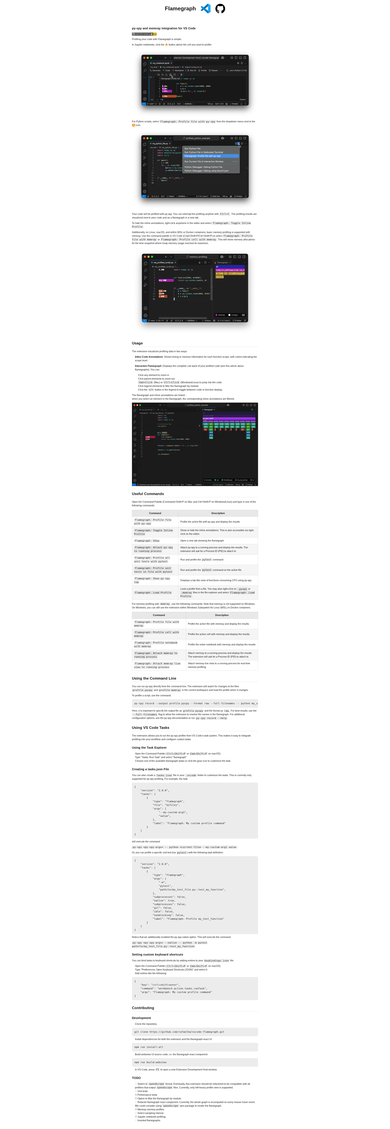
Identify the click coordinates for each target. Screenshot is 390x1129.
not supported (233, 604)
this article (231, 366)
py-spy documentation (176, 718)
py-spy (168, 214)
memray (136, 236)
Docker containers (240, 607)
